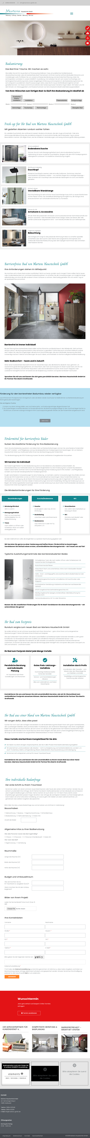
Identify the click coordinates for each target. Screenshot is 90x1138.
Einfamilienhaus (47, 813)
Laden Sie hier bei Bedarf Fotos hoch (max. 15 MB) (20, 903)
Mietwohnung (10, 813)
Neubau (20, 813)
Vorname (8, 922)
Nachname (49, 922)
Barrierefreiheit (38, 1135)
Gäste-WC (37, 816)
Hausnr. (47, 931)
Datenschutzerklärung (12, 966)
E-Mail (47, 948)
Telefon (7, 948)
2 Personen (17, 837)
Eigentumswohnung (32, 813)
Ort (46, 939)
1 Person (8, 837)
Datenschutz (17, 1135)
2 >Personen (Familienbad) (33, 837)
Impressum (7, 1135)
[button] (71, 13)
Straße (7, 931)
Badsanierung (11, 816)
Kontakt (27, 1135)
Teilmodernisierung (24, 816)
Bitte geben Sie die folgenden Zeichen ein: (19, 957)
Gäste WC (47, 837)
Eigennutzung (10, 843)
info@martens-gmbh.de (12, 1112)
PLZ (6, 939)
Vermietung (22, 843)
